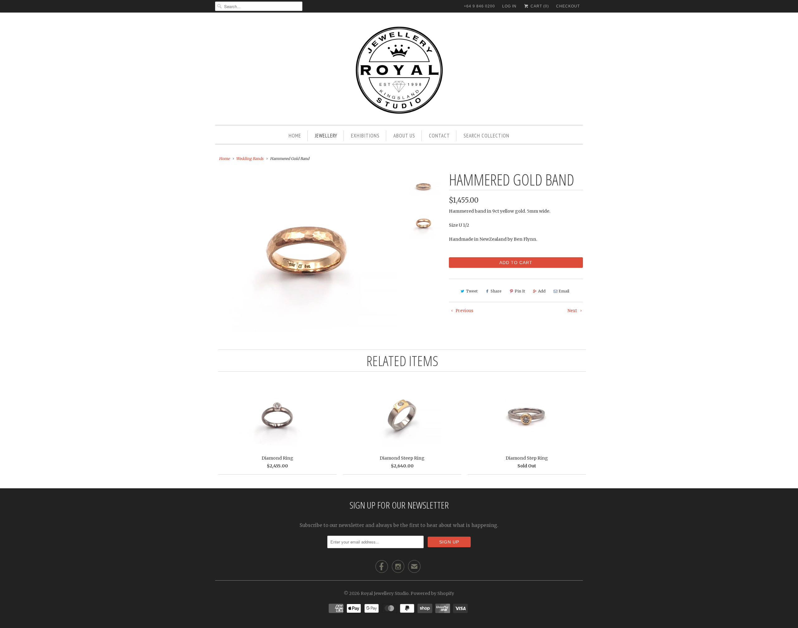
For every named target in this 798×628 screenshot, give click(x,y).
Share (496, 291)
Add (542, 291)
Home (295, 135)
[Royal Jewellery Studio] (399, 70)
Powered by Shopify (432, 593)
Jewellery (326, 135)
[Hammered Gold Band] (306, 251)
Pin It (520, 291)
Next (573, 310)
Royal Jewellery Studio (385, 593)
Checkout (568, 6)
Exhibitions (365, 135)
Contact (439, 135)
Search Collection (486, 135)
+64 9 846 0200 (479, 6)
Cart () (539, 6)
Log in (509, 6)
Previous (463, 310)
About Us (404, 135)
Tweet (472, 291)
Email (564, 291)
